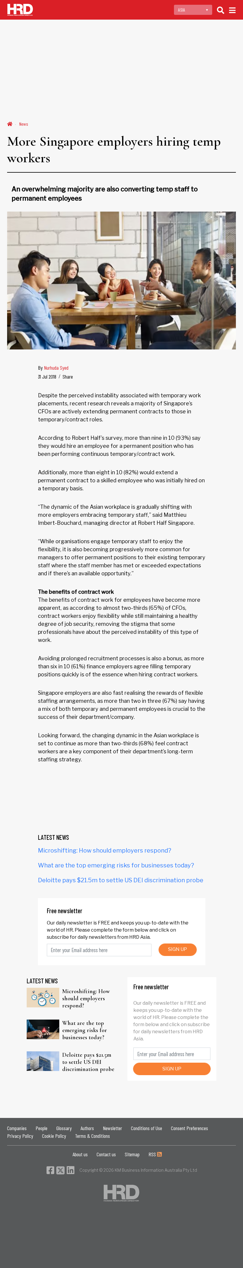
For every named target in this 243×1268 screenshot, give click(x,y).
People (41, 1128)
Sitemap (132, 1154)
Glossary (64, 1128)
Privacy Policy (20, 1135)
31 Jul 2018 (47, 376)
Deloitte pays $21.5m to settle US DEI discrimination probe (120, 880)
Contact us (106, 1154)
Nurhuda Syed (56, 367)
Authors (87, 1128)
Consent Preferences (189, 1128)
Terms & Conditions (92, 1135)
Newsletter (112, 1128)
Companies (17, 1128)
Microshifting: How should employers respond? (104, 850)
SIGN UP (177, 949)
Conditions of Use (146, 1128)
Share (68, 376)
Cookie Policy (54, 1135)
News (23, 124)
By (53, 367)
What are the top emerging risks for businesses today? (116, 865)
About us (80, 1154)
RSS (152, 1154)
